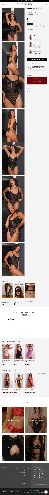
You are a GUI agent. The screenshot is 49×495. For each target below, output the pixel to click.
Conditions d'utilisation (29, 492)
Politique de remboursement (41, 492)
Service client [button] (15, 467)
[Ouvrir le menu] (4, 4)
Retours (28, 91)
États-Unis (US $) (14, 491)
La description (30, 85)
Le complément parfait (11, 281)
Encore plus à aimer (10, 370)
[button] (23, 331)
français (5, 491)
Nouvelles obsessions (11, 341)
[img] (24, 314)
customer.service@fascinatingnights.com (18, 468)
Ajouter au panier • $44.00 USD (36, 59)
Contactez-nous (14, 470)
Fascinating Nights (35, 490)
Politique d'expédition (24, 470)
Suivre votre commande (25, 468)
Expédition (29, 88)
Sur (12, 472)
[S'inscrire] (46, 484)
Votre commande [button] (24, 467)
